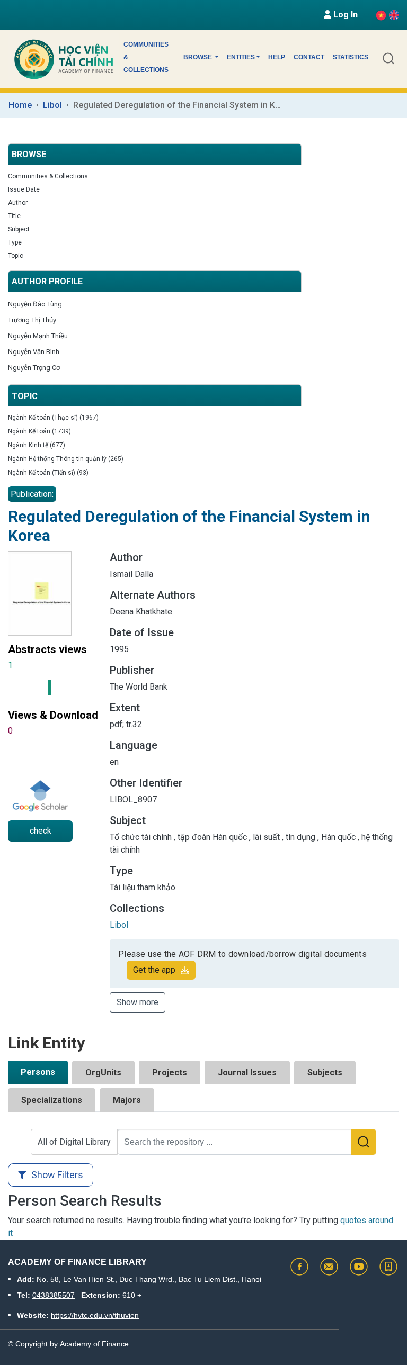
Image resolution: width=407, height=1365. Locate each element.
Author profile (47, 281)
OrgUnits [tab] (103, 1073)
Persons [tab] (38, 1072)
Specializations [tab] (51, 1100)
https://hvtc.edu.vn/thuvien (95, 1315)
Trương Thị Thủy (32, 320)
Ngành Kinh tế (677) (36, 445)
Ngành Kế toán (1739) (39, 431)
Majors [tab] (127, 1100)
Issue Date (24, 189)
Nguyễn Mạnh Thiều (38, 336)
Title (14, 216)
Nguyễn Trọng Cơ (34, 368)
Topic (15, 255)
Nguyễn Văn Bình (33, 352)
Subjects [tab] (324, 1073)
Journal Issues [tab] (247, 1073)
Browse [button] (198, 57)
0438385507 (53, 1295)
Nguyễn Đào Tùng (35, 304)
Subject (19, 229)
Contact (309, 57)
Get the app (154, 970)
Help (276, 57)
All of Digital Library (74, 1142)
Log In (344, 15)
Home (20, 105)
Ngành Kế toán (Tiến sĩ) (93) (48, 472)
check (40, 831)
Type (15, 242)
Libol (52, 105)
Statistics (350, 57)
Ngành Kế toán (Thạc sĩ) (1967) (53, 417)
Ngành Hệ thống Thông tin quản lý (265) (65, 459)
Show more (137, 1002)
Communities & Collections (146, 57)
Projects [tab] (169, 1073)
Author (18, 202)
